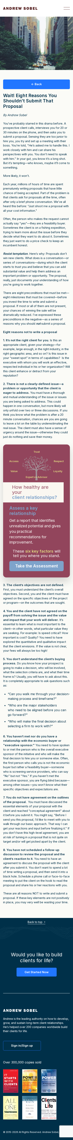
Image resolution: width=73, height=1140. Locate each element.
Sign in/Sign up (22, 1045)
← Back (36, 84)
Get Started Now (37, 972)
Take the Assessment (36, 566)
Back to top (35, 922)
